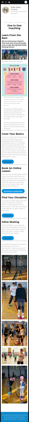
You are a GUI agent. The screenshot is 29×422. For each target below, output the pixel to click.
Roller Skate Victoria (16, 8)
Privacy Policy (21, 419)
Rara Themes (21, 417)
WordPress (13, 419)
